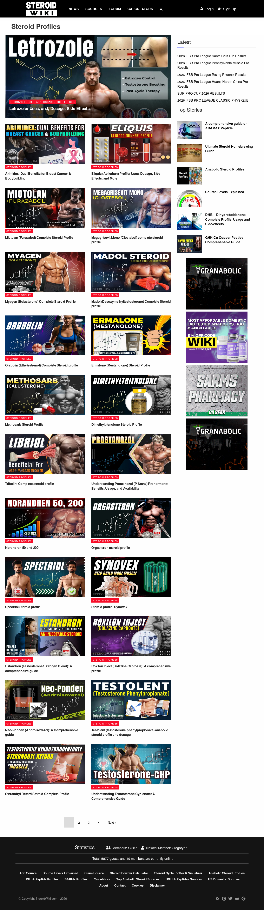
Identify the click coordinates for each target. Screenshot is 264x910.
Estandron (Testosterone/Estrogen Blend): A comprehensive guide (38, 668)
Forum (115, 8)
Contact (120, 885)
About (103, 885)
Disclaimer (157, 885)
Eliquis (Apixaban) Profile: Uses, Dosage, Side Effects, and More (125, 175)
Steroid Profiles (19, 167)
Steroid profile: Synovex (109, 606)
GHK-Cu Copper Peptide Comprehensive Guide (224, 239)
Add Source (28, 873)
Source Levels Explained (224, 191)
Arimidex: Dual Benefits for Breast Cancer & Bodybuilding (38, 175)
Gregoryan (179, 847)
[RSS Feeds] (217, 898)
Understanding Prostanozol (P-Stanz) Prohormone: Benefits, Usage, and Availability (129, 485)
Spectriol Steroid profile (22, 606)
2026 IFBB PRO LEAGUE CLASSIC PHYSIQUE (213, 100)
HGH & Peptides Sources (184, 879)
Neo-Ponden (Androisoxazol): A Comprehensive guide (41, 732)
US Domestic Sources (224, 879)
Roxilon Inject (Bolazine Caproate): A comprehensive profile (131, 668)
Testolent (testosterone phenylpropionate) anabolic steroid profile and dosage (129, 732)
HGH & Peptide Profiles (41, 879)
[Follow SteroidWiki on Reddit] (237, 898)
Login (209, 8)
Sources (93, 8)
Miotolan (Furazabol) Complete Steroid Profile (39, 237)
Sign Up (229, 8)
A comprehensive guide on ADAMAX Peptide (226, 125)
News (74, 8)
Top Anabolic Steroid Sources (137, 879)
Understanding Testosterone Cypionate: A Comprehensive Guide (123, 796)
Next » (112, 822)
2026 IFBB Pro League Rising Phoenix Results (211, 74)
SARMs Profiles (76, 879)
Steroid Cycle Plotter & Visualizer (178, 873)
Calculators (140, 8)
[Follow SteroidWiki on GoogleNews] (243, 898)
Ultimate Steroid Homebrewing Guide (229, 148)
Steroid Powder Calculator (129, 873)
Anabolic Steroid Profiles (224, 169)
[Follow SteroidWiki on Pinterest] (224, 898)
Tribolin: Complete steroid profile (29, 483)
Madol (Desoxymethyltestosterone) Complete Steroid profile (131, 303)
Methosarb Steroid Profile (24, 424)
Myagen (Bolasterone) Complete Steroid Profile (40, 301)
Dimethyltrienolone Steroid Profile (116, 424)
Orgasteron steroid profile (110, 547)
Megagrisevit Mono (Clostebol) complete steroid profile (127, 239)
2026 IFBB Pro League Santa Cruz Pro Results (211, 55)
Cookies (138, 885)
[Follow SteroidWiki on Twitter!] (230, 898)
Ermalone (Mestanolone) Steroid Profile (120, 365)
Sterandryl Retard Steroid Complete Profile (37, 793)
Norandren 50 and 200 (22, 547)
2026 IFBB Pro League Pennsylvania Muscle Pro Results (213, 65)
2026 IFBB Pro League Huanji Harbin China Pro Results (212, 83)
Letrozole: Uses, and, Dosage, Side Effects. (43, 101)
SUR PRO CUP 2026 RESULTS (201, 93)
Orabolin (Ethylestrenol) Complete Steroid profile (41, 365)
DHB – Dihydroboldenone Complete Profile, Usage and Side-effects (227, 219)
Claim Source (94, 873)
